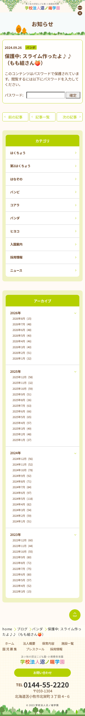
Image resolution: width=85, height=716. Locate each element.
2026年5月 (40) (22, 335)
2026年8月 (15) (22, 318)
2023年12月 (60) (23, 540)
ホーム (9, 643)
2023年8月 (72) (22, 563)
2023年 (15, 534)
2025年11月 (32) (23, 383)
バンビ (15, 192)
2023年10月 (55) (23, 551)
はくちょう (18, 152)
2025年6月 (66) (22, 411)
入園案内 (16, 244)
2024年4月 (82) (22, 504)
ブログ (23, 628)
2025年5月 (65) (22, 417)
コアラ (14, 205)
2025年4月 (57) (22, 423)
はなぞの (16, 179)
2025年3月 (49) (22, 428)
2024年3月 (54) (22, 510)
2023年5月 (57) (22, 580)
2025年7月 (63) (22, 405)
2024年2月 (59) (22, 515)
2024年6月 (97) (22, 493)
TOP (75, 615)
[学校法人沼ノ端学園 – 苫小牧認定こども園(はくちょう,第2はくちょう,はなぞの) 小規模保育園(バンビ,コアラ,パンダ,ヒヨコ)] (42, 6)
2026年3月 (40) (22, 347)
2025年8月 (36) (22, 400)
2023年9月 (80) (22, 557)
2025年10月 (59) (23, 388)
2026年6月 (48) (22, 330)
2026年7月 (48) (22, 324)
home (7, 628)
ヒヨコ (14, 231)
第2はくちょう (20, 165)
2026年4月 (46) (22, 341)
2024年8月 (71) (22, 481)
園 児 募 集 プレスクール (23, 649)
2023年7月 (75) (22, 569)
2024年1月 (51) (22, 521)
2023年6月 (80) (22, 574)
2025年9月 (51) (22, 394)
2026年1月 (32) (22, 358)
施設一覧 (67, 643)
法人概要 (29, 643)
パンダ (30, 47)
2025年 (15, 371)
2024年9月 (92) (22, 476)
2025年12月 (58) (23, 377)
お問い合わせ (42, 672)
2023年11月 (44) (23, 546)
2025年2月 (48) (22, 434)
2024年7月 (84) (22, 487)
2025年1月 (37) (22, 440)
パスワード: (14, 94)
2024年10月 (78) (23, 470)
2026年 (15, 312)
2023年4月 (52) (22, 586)
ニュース (16, 270)
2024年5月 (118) (23, 498)
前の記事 (15, 116)
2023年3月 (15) (22, 591)
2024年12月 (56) (23, 459)
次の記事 (70, 116)
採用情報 (16, 257)
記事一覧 (42, 116)
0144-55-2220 (46, 684)
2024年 (15, 452)
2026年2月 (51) (22, 353)
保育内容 (48, 643)
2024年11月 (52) (23, 464)
